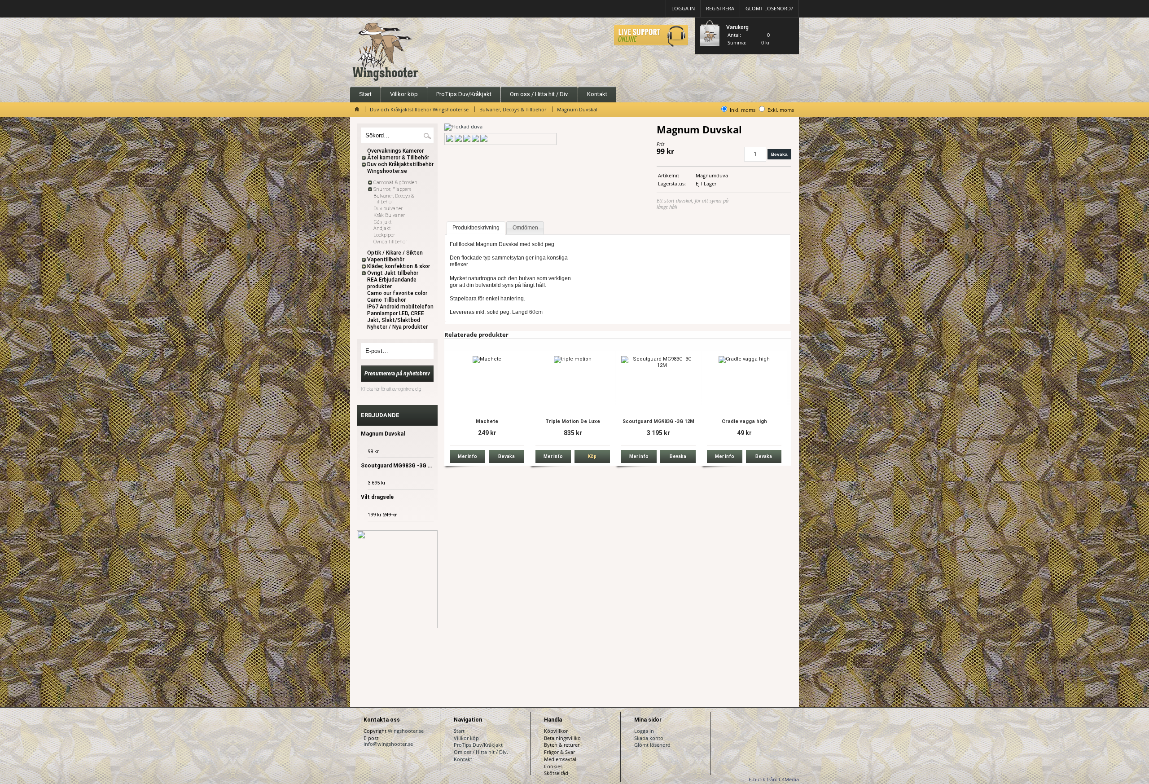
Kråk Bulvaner (389, 215)
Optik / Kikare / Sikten (395, 253)
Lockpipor (384, 235)
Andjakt (382, 228)
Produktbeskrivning (476, 228)
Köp (592, 456)
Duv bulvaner (388, 208)
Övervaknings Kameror (395, 151)
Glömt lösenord (652, 744)
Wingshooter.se (406, 730)
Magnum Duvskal (577, 109)
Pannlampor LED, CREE (395, 313)
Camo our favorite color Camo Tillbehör (397, 296)
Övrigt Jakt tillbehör (392, 273)
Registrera (720, 8)
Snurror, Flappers (392, 189)
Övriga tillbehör (390, 242)
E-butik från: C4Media (774, 779)
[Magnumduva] (463, 126)
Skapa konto (648, 738)
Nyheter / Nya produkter (397, 327)
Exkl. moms (780, 109)
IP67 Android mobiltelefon (400, 307)
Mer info (467, 456)
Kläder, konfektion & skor (398, 266)
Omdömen (525, 228)
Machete (487, 421)
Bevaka (779, 154)
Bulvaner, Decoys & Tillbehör (512, 109)
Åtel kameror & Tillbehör (398, 157)
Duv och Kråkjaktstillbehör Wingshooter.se (419, 109)
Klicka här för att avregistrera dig (391, 389)
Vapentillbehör (385, 259)
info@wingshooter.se (388, 743)
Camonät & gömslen (395, 182)
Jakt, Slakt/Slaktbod (393, 320)
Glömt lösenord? (769, 8)
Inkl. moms (742, 109)
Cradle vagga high (744, 421)
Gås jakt (382, 222)
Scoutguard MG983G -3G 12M (658, 421)
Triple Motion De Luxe (572, 421)
